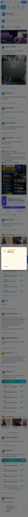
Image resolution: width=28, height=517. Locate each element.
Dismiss (6, 266)
